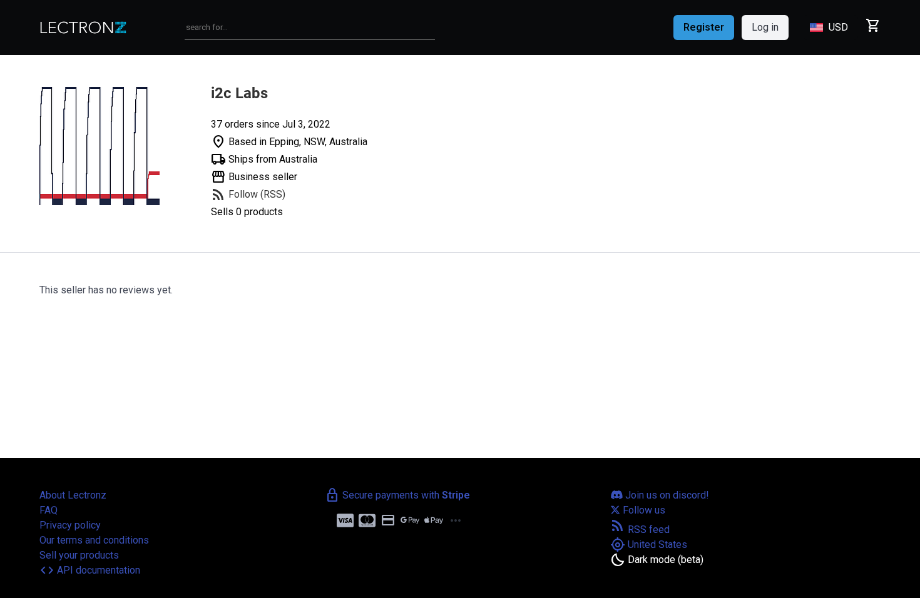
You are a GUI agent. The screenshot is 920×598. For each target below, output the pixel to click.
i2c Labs (239, 93)
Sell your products (79, 555)
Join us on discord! (666, 495)
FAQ (48, 510)
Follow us (642, 510)
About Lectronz (72, 495)
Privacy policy (70, 525)
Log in (765, 27)
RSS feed (640, 529)
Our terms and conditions (94, 540)
